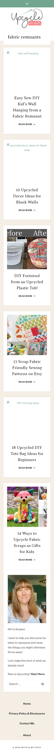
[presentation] (27, 71)
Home (27, 703)
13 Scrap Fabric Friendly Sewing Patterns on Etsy (27, 367)
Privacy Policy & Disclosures (27, 713)
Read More (27, 124)
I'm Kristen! (18, 629)
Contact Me (27, 723)
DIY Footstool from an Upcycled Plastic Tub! (27, 281)
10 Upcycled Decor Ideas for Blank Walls (27, 196)
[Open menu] (27, 3)
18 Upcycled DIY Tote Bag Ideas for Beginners (27, 453)
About (27, 735)
